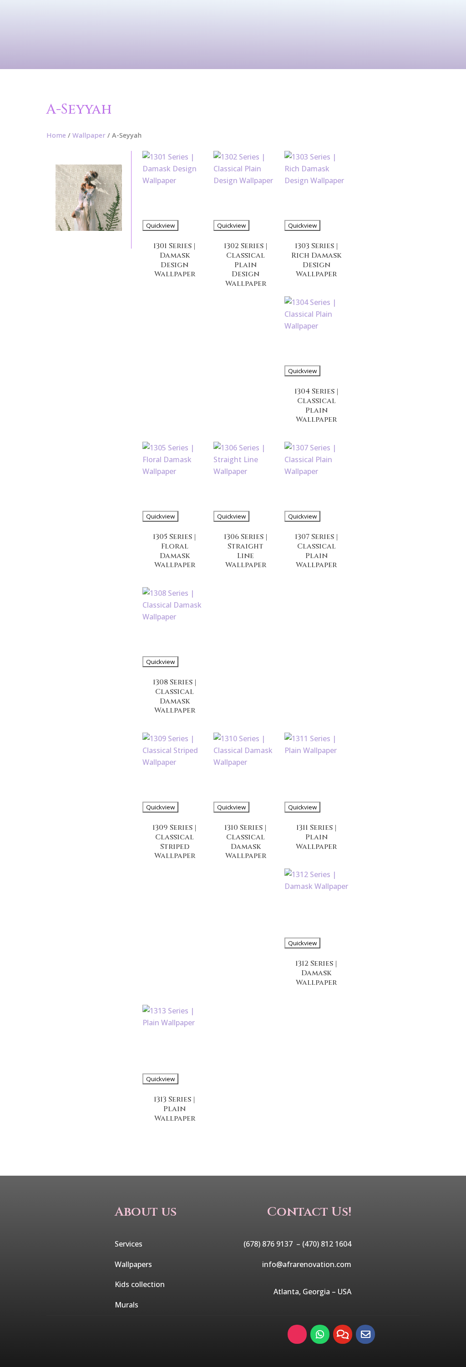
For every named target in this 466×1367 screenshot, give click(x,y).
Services (77, 44)
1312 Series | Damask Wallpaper (316, 973)
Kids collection (140, 1284)
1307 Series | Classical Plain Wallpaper (316, 551)
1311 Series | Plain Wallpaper (316, 837)
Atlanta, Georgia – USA (312, 1292)
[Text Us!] (342, 1334)
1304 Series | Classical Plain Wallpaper (316, 405)
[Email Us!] (365, 1334)
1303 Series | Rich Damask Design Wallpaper (316, 260)
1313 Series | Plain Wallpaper (174, 1109)
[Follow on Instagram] (297, 1334)
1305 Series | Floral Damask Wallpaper (174, 551)
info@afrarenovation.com (306, 1264)
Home (56, 135)
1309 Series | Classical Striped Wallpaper (174, 842)
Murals (292, 44)
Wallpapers (133, 1264)
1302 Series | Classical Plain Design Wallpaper (246, 265)
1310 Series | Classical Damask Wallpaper (245, 842)
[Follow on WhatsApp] (319, 1334)
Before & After (233, 57)
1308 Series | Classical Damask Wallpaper (175, 696)
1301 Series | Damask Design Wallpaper (174, 260)
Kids (228, 44)
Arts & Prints (377, 44)
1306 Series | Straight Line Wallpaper (246, 551)
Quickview (160, 225)
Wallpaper (157, 44)
